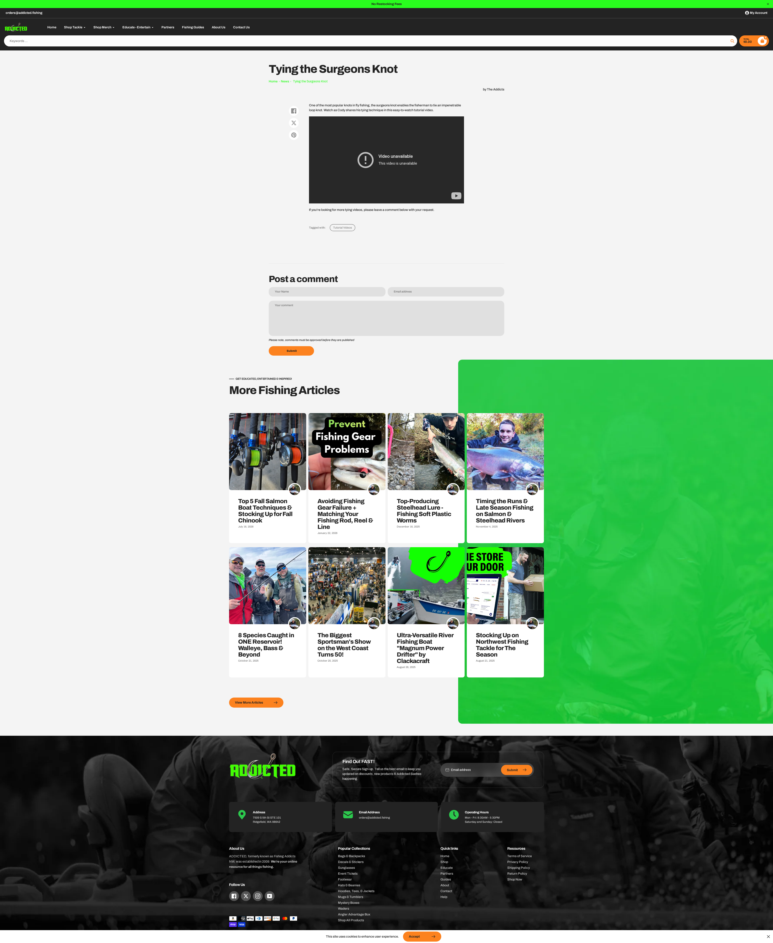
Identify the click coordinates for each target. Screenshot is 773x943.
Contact (446, 891)
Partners (446, 873)
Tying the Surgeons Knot (310, 81)
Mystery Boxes (348, 902)
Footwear (345, 879)
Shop (444, 862)
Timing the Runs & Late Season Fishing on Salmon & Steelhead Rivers (504, 511)
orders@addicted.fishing (24, 12)
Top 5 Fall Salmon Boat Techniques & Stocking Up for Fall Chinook (265, 511)
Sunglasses (346, 867)
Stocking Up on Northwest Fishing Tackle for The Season (502, 645)
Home (273, 81)
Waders (343, 908)
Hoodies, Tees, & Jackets (356, 891)
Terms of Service (519, 856)
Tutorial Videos (342, 227)
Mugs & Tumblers (350, 897)
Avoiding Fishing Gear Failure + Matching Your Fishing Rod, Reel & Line (345, 514)
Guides (445, 879)
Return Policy (517, 873)
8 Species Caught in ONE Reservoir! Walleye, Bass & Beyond (266, 645)
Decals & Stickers (351, 862)
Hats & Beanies (349, 885)
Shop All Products (351, 920)
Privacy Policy (517, 862)
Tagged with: (317, 227)
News (285, 81)
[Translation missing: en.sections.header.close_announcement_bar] (768, 4)
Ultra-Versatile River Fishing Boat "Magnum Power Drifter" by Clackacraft (425, 648)
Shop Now (514, 879)
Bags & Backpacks (351, 856)
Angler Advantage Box (354, 914)
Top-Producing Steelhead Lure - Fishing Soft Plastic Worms (424, 511)
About (444, 885)
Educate (446, 867)
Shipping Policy (518, 867)
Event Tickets (348, 873)
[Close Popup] (768, 936)
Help (443, 897)
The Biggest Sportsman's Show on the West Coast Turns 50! (344, 645)
